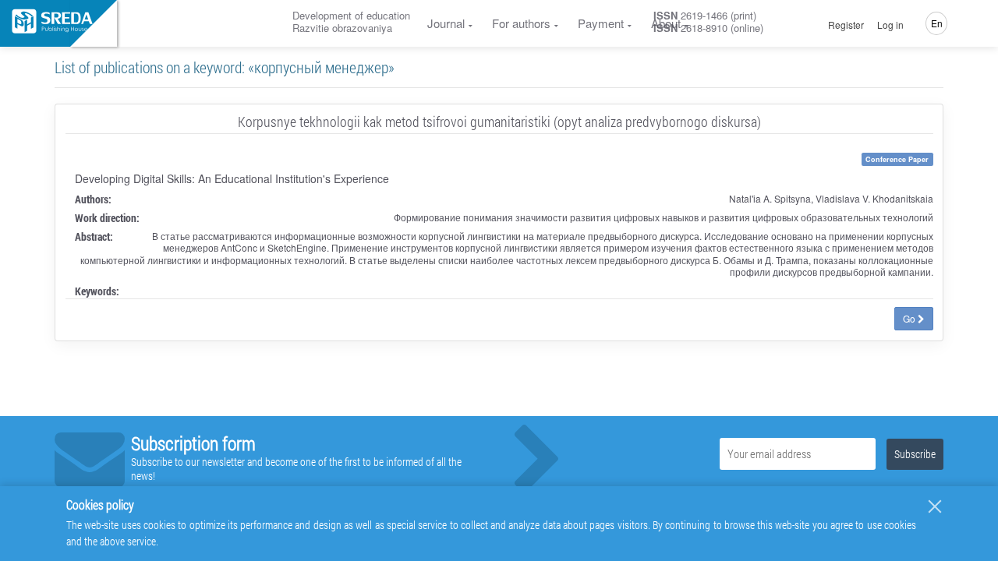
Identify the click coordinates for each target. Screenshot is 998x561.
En (937, 23)
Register (846, 25)
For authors (521, 23)
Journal (446, 23)
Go (910, 318)
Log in (890, 25)
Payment (601, 23)
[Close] (934, 506)
